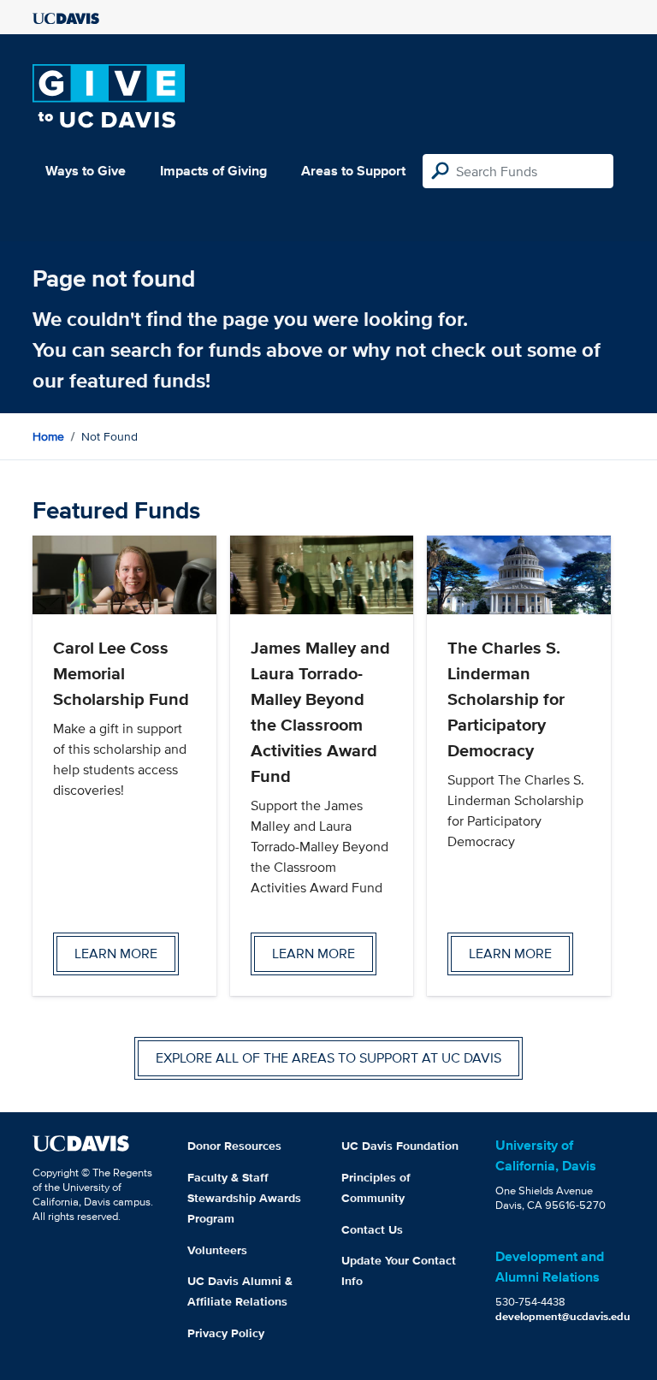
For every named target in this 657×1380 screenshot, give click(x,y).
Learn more (115, 953)
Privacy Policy (225, 1333)
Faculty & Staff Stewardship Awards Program (244, 1198)
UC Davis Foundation (400, 1145)
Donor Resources (234, 1145)
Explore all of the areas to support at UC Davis (328, 1058)
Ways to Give (85, 171)
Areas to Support (353, 171)
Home (48, 436)
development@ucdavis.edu (562, 1316)
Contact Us (372, 1229)
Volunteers (217, 1250)
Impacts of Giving (213, 171)
